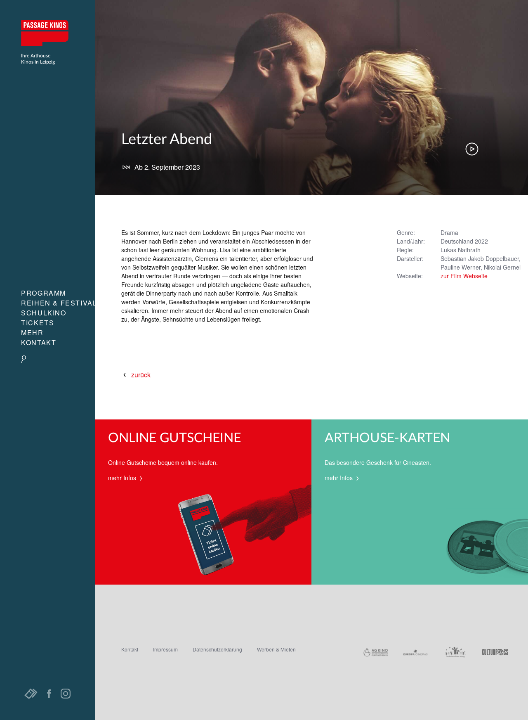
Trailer (472, 149)
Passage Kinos (47, 33)
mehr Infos (123, 478)
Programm (43, 293)
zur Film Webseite (464, 276)
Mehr (32, 332)
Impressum (165, 649)
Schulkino (43, 312)
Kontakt (38, 342)
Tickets (37, 322)
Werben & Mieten (276, 649)
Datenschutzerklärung (217, 649)
